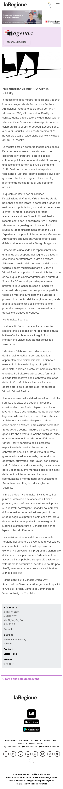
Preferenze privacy (50, 747)
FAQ (54, 740)
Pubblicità (22, 743)
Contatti (46, 740)
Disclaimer (24, 740)
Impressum (36, 740)
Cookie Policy (30, 747)
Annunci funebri (36, 743)
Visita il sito (10, 653)
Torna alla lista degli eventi (22, 678)
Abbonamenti (11, 740)
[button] (6, 754)
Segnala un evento (17, 42)
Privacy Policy (13, 747)
